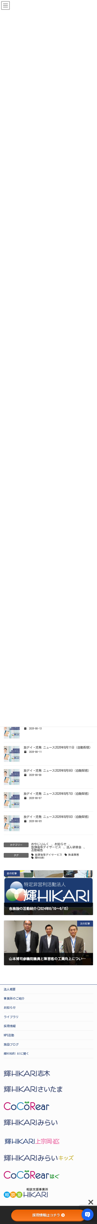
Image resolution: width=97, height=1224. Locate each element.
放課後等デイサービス (46, 846)
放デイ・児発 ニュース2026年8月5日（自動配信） (57, 816)
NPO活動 (9, 1035)
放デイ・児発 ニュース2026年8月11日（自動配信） (58, 747)
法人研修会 (73, 846)
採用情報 (10, 1025)
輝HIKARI (40, 857)
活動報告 (37, 849)
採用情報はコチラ (46, 1215)
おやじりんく (40, 844)
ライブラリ (11, 1016)
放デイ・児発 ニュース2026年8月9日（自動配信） (57, 770)
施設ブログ (11, 1044)
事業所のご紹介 (14, 998)
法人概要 (10, 989)
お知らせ (60, 844)
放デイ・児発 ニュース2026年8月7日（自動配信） (57, 793)
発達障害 (73, 854)
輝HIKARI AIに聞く (16, 1053)
